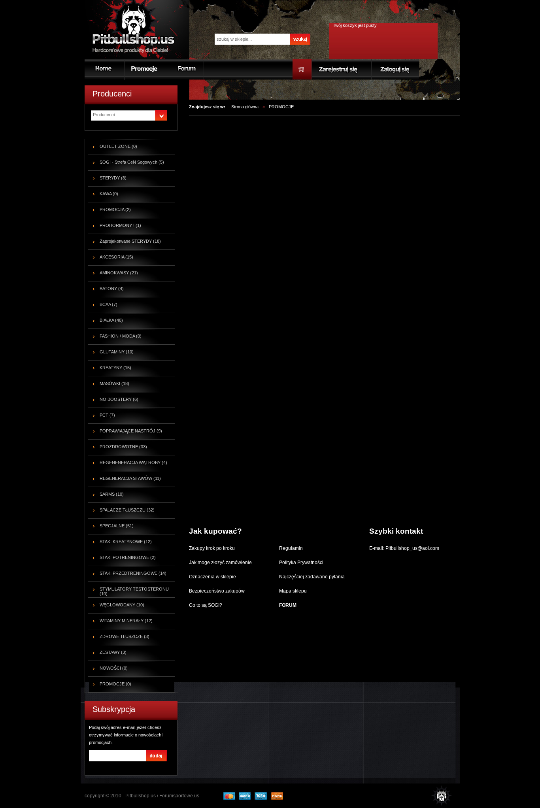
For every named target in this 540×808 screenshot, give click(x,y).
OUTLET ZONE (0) (118, 146)
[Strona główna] (436, 794)
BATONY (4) (112, 288)
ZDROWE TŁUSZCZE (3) (124, 636)
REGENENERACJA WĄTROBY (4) (133, 462)
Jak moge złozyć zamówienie (220, 562)
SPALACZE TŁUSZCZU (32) (127, 510)
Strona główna (245, 106)
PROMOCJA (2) (115, 209)
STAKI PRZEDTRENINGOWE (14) (133, 573)
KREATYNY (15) (115, 367)
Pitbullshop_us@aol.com (411, 548)
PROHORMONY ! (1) (120, 225)
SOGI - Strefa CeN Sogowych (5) (132, 162)
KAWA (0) (109, 193)
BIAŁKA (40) (111, 320)
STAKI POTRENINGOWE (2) (128, 557)
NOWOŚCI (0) (114, 668)
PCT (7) (107, 415)
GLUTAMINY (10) (117, 351)
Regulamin (291, 548)
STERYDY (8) (113, 178)
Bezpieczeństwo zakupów (217, 591)
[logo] (135, 29)
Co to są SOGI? (205, 605)
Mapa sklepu (293, 591)
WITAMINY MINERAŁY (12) (126, 620)
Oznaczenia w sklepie (212, 577)
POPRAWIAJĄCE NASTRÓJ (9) (131, 431)
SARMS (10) (112, 494)
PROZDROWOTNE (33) (123, 446)
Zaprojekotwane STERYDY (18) (130, 241)
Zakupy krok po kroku (212, 548)
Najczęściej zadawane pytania (312, 577)
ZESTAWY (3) (113, 652)
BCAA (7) (108, 304)
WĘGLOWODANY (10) (122, 604)
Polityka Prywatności (301, 562)
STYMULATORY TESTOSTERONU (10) (134, 591)
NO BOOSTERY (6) (119, 399)
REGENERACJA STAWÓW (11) (130, 478)
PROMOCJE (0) (115, 684)
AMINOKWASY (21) (119, 272)
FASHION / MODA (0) (121, 336)
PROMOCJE (281, 106)
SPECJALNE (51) (117, 525)
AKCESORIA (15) (116, 257)
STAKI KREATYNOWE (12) (126, 541)
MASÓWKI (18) (114, 383)
